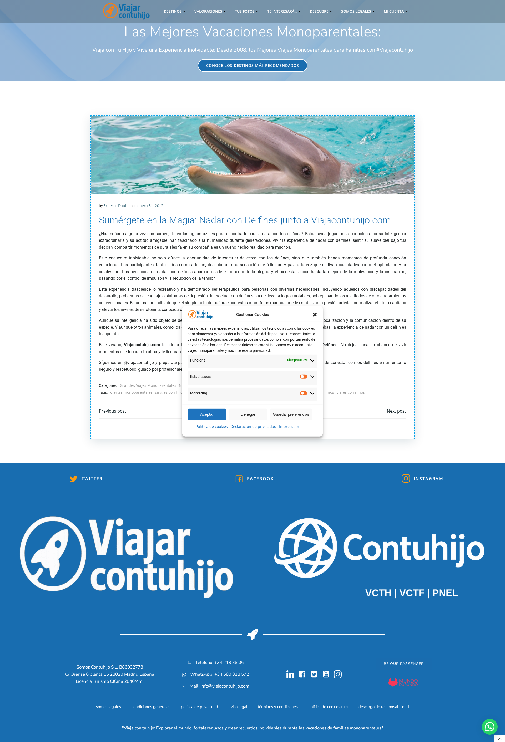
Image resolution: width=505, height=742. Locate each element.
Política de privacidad (199, 706)
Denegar (248, 414)
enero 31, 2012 (150, 205)
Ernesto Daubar (117, 205)
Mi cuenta (394, 11)
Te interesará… (282, 11)
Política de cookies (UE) (328, 706)
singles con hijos (169, 392)
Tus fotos (245, 11)
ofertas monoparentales (131, 392)
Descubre (319, 11)
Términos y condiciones (278, 706)
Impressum (289, 426)
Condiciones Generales (151, 706)
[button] (314, 314)
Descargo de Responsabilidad (383, 706)
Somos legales (356, 11)
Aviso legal (238, 706)
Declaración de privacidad (253, 426)
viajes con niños (351, 392)
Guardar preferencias (291, 414)
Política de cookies (212, 426)
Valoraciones (208, 11)
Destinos (173, 11)
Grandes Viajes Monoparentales (148, 385)
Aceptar (207, 414)
